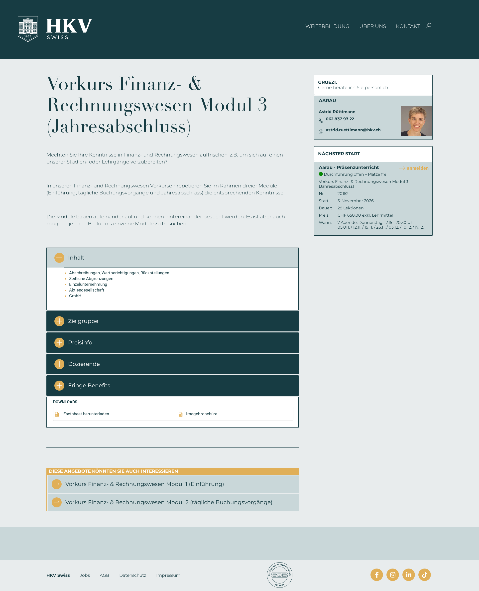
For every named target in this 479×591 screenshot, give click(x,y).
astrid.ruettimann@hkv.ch (353, 130)
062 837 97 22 (340, 119)
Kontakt (408, 26)
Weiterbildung (327, 26)
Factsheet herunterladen (85, 413)
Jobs (85, 575)
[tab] (172, 258)
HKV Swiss (58, 575)
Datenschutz (132, 575)
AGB (104, 575)
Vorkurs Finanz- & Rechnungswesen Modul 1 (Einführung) (144, 484)
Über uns (372, 26)
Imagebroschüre (201, 413)
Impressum (168, 575)
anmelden (418, 168)
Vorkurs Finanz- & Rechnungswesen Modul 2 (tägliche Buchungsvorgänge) (168, 502)
